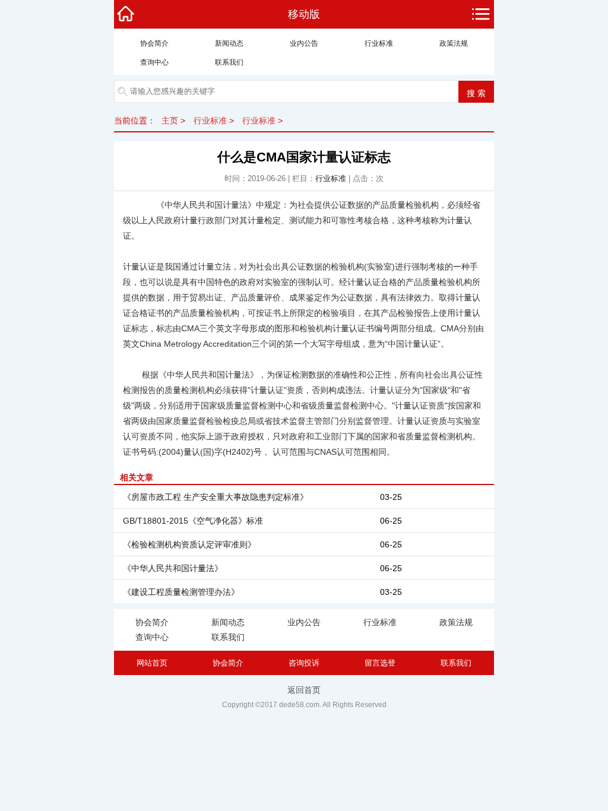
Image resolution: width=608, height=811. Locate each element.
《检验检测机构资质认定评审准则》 (189, 544)
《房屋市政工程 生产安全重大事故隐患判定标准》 (215, 497)
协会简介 (154, 43)
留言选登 (380, 662)
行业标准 (379, 43)
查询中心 (154, 62)
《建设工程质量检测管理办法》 (181, 592)
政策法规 (453, 43)
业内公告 (304, 43)
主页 (170, 120)
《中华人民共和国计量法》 (173, 568)
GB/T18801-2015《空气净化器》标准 (193, 520)
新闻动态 (229, 43)
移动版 (304, 14)
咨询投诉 (304, 662)
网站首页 (152, 662)
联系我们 (229, 62)
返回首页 (304, 690)
